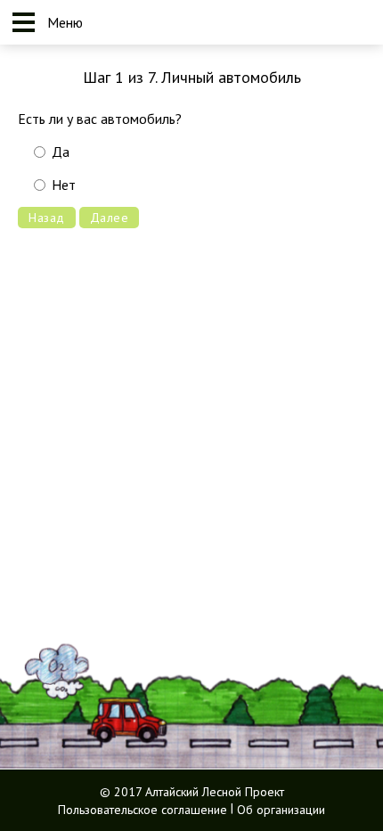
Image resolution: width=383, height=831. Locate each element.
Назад (47, 218)
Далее (109, 218)
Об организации (281, 809)
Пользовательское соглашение (142, 809)
